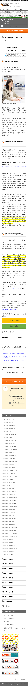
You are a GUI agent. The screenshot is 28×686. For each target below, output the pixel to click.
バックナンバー (9, 415)
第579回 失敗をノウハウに (10, 470)
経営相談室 (8, 9)
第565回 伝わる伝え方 (9, 512)
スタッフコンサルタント (12, 288)
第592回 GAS (7, 431)
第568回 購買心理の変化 (10, 503)
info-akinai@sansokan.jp (10, 26)
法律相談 (6, 621)
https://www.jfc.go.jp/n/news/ (9, 309)
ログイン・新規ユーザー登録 (16, 3)
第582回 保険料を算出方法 (10, 461)
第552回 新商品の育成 (9, 551)
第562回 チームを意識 (9, 521)
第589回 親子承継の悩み (10, 440)
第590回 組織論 (8, 437)
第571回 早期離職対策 (9, 494)
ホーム (2, 9)
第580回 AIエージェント (10, 467)
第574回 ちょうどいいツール (11, 485)
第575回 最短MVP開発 (9, 482)
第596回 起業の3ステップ (10, 419)
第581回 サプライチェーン (10, 464)
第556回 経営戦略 (8, 539)
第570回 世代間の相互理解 (10, 497)
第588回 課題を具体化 (9, 443)
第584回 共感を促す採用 (10, 455)
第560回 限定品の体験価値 (10, 527)
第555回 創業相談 (8, 542)
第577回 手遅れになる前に (10, 476)
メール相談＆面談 (8, 615)
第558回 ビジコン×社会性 (10, 533)
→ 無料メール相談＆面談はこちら (14, 30)
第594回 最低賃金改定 (9, 425)
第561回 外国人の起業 (9, 524)
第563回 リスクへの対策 (10, 518)
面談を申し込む (14, 326)
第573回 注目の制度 (9, 488)
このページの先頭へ (21, 679)
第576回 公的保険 (8, 479)
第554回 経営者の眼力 (9, 545)
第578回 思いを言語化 (9, 473)
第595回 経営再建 (8, 422)
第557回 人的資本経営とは (10, 536)
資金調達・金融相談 (9, 624)
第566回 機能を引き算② (10, 509)
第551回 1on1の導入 (9, 554)
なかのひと (14, 9)
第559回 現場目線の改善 (10, 530)
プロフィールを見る (14, 320)
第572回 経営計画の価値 (10, 491)
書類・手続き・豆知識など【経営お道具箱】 (14, 360)
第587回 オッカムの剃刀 (10, 446)
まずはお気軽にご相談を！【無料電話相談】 (14, 353)
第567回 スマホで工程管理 (10, 506)
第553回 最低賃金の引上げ (10, 548)
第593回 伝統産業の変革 (10, 428)
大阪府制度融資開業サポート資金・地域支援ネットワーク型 (14, 629)
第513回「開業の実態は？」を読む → (16, 372)
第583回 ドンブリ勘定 (9, 458)
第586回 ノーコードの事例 (10, 449)
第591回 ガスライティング (10, 434)
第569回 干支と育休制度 (10, 500)
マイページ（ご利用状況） (16, 6)
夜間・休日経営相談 (9, 618)
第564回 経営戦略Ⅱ (9, 515)
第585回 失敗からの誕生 (10, 452)
